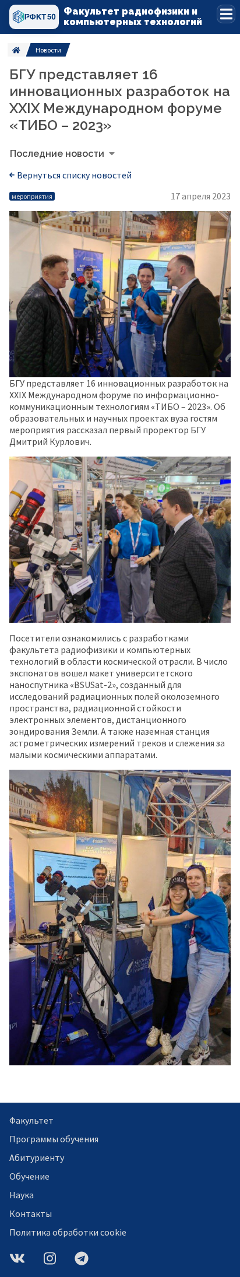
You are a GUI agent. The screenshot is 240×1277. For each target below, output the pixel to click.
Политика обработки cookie (67, 1232)
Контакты (30, 1213)
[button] (226, 14)
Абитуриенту (36, 1157)
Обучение (29, 1176)
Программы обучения (53, 1139)
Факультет (31, 1120)
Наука (21, 1195)
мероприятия (32, 196)
